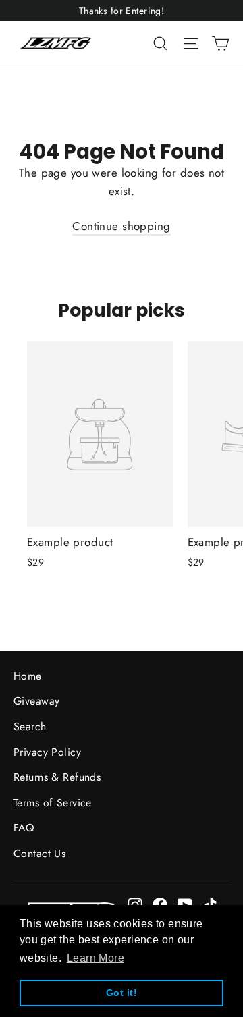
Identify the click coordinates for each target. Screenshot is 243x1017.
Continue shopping (121, 226)
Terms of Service (53, 802)
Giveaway (36, 701)
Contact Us (39, 853)
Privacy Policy (47, 752)
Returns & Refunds (57, 777)
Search (30, 726)
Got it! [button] (121, 992)
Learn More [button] (95, 958)
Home (28, 676)
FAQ (24, 827)
